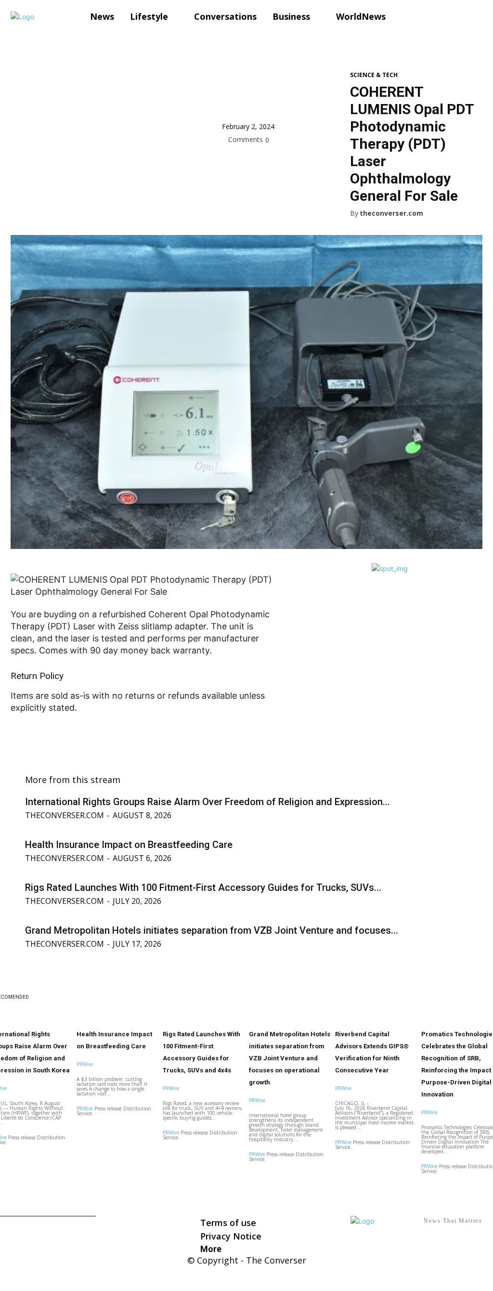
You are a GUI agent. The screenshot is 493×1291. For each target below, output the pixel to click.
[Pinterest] (275, 161)
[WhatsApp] (298, 161)
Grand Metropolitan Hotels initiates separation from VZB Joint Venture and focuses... (211, 930)
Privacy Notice (230, 1236)
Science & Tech (374, 75)
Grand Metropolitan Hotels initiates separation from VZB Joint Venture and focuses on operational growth (289, 1058)
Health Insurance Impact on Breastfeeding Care (129, 844)
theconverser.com (391, 213)
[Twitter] (253, 161)
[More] (321, 161)
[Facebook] (231, 161)
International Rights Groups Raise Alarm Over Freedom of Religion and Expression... (207, 802)
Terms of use (228, 1222)
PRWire (85, 1064)
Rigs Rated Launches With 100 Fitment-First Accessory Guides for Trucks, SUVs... (203, 887)
